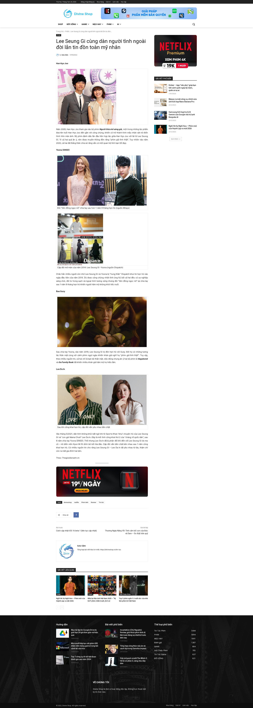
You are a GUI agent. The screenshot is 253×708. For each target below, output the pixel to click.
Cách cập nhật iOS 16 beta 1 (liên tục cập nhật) (76, 530)
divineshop (68, 502)
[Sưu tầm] (58, 55)
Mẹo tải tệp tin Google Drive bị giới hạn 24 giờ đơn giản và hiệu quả (84, 632)
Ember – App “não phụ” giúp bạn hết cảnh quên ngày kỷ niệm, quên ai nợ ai (182, 87)
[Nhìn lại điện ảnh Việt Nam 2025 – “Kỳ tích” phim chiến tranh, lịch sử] (102, 585)
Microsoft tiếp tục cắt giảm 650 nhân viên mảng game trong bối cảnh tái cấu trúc (84, 646)
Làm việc (186, 705)
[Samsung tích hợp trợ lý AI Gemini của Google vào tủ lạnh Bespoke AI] (160, 115)
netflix (76, 502)
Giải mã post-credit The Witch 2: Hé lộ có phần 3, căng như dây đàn (133, 660)
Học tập (194, 705)
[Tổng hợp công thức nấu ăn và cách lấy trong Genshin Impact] (111, 649)
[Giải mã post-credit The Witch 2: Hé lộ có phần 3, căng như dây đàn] (111, 661)
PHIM (67, 31)
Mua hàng (169, 705)
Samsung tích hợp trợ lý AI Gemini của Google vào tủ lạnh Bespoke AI (182, 114)
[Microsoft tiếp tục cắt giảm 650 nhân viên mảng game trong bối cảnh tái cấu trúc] (62, 646)
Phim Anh (84, 502)
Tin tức (101, 502)
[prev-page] (57, 607)
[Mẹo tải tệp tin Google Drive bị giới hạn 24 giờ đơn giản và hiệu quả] (62, 633)
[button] (194, 24)
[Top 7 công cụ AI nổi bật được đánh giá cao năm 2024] (62, 659)
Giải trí (178, 705)
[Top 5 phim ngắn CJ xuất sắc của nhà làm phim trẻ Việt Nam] (133, 585)
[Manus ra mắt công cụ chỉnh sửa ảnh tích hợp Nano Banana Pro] (160, 102)
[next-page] (62, 607)
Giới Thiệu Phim (125, 594)
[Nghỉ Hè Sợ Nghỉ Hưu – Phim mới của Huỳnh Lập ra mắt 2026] (70, 585)
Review (93, 502)
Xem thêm (174, 139)
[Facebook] (76, 515)
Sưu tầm (65, 55)
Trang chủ (60, 31)
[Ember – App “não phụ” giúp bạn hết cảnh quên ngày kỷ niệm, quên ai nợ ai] (160, 88)
